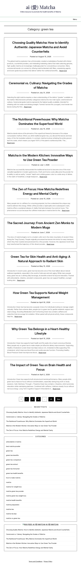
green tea (9, 451)
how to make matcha (13, 478)
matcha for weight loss (14, 487)
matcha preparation (12, 505)
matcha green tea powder (15, 491)
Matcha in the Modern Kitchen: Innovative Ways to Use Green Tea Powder (31, 426)
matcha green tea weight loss (16, 496)
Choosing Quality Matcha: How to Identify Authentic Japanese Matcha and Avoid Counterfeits (40, 47)
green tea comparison (13, 460)
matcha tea (10, 509)
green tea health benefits (14, 473)
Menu (75, 19)
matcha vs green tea (13, 518)
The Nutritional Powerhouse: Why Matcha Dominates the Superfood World (31, 421)
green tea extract (12, 464)
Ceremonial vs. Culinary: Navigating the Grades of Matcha (25, 417)
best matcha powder (13, 446)
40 (51, 399)
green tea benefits (12, 455)
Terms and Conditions (35, 561)
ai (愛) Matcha (40, 7)
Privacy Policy (48, 561)
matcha (8, 482)
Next (58, 399)
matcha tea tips (11, 514)
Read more (63, 71)
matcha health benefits (14, 500)
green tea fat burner (13, 469)
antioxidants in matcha (13, 442)
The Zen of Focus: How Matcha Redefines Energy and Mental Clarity (29, 430)
